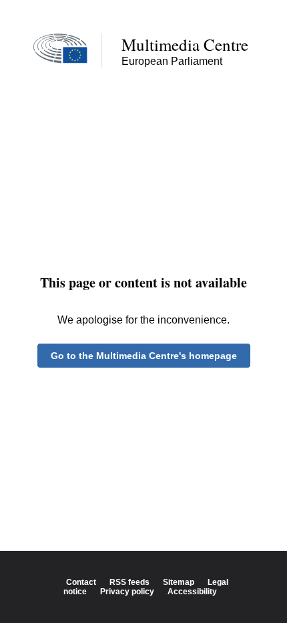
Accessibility (192, 591)
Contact (81, 582)
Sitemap (178, 582)
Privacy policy (127, 591)
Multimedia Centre (184, 44)
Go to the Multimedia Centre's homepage (144, 355)
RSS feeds (129, 582)
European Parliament (171, 61)
